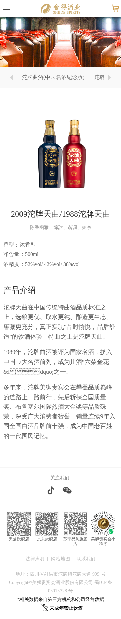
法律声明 (35, 558)
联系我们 (86, 558)
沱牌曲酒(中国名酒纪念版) (53, 77)
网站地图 (60, 558)
